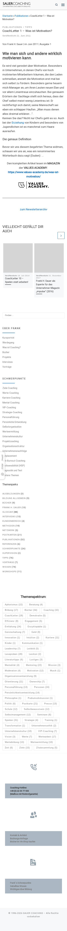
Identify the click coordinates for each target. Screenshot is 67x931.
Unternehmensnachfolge (14, 451)
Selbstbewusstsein (36, 709)
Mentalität (12, 665)
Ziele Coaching (9, 388)
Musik (55, 670)
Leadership (12, 648)
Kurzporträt (8, 337)
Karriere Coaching (11, 397)
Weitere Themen (10, 475)
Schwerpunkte (11, 548)
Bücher (5, 352)
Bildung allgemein (14, 498)
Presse (50, 703)
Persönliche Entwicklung (14, 422)
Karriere (52, 637)
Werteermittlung (10, 431)
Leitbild (33, 648)
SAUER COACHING (33, 913)
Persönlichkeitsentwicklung (22, 692)
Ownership (37, 681)
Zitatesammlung (46, 747)
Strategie (31, 720)
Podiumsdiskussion (40, 698)
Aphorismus (14, 604)
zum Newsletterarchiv (33, 209)
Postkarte (30, 703)
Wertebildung (14, 742)
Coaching (51, 610)
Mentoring (34, 665)
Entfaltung (13, 626)
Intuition (33, 637)
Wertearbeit (47, 736)
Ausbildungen (11, 493)
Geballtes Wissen (18, 886)
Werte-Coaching (10, 393)
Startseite (7, 16)
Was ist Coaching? (11, 347)
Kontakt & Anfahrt (18, 835)
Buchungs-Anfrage (19, 838)
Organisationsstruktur (13, 446)
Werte (27, 736)
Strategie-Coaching (12, 412)
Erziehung (18, 122)
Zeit (9, 747)
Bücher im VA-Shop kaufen (22, 841)
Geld (36, 632)
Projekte (6, 357)
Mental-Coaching (11, 402)
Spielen (11, 720)
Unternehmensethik (44, 725)
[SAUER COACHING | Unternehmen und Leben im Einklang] (16, 4)
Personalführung (10, 417)
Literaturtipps (14, 659)
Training (51, 720)
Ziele (24, 747)
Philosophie (13, 698)
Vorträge (7, 367)
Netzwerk (8, 530)
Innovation (12, 637)
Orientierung (14, 681)
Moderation (13, 670)
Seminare (44, 714)
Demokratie (38, 615)
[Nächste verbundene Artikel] (61, 235)
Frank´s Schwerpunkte (20, 883)
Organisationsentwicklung (21, 676)
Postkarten (9, 535)
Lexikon (35, 654)
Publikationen (21, 16)
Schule (11, 709)
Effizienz (11, 621)
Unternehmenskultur (12, 436)
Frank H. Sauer (11, 507)
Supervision (9, 553)
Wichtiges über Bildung (21, 889)
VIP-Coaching (9, 407)
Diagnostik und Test (12, 470)
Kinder (10, 643)
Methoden (8, 526)
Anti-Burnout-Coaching (13, 460)
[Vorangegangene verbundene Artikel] (53, 235)
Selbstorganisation (11, 426)
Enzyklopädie (37, 626)
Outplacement (9, 456)
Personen (41, 687)
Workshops (9, 571)
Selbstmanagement (18, 714)
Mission (54, 665)
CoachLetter (14, 615)
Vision (10, 736)
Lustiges (36, 659)
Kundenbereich (11, 521)
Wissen (6, 567)
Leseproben (13, 654)
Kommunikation (32, 643)
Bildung (11, 610)
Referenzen (9, 544)
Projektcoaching (10, 441)
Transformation (15, 725)
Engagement (33, 621)
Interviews (7, 362)
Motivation (35, 670)
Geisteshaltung (15, 632)
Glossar (7, 512)
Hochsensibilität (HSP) (13, 465)
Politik (10, 703)
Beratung (36, 604)
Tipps (5, 558)
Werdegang (8, 342)
